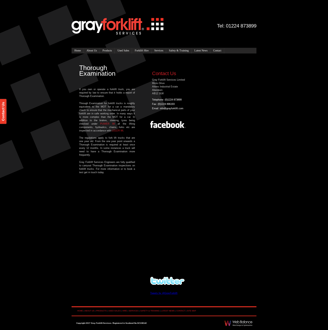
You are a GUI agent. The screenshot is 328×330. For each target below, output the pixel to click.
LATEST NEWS (168, 311)
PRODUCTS (101, 311)
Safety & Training (179, 50)
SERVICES (134, 311)
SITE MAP (191, 311)
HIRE (124, 311)
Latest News (200, 50)
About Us (92, 50)
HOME (80, 311)
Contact (217, 50)
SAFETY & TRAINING (149, 311)
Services (158, 50)
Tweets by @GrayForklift (163, 293)
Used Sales (123, 50)
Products (107, 50)
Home (77, 50)
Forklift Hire (142, 50)
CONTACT (180, 311)
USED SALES (114, 311)
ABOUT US (89, 311)
